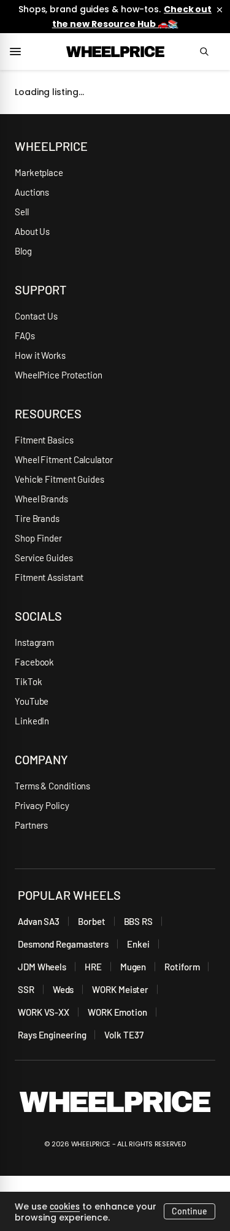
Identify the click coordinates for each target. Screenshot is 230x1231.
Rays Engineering (52, 1034)
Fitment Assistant (49, 577)
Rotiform (181, 966)
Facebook (34, 661)
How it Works (40, 355)
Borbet (91, 921)
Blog (23, 250)
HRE (93, 966)
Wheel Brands (41, 498)
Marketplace (39, 172)
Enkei (138, 943)
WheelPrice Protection (58, 374)
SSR (26, 989)
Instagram (34, 642)
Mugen (133, 966)
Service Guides (44, 557)
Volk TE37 (123, 1034)
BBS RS (138, 921)
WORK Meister (120, 989)
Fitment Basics (44, 439)
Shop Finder (38, 537)
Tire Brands (37, 518)
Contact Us (36, 315)
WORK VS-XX (43, 1012)
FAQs (25, 335)
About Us (32, 231)
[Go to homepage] (115, 51)
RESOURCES (48, 413)
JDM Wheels (42, 966)
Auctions (32, 191)
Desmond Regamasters (63, 943)
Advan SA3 (38, 921)
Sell (22, 211)
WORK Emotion (117, 1012)
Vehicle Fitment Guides (59, 479)
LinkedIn (32, 720)
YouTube (31, 701)
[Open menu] (20, 51)
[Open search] (210, 51)
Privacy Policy (42, 805)
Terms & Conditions (52, 785)
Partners (31, 824)
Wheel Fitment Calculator (64, 459)
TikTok (28, 681)
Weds (63, 989)
